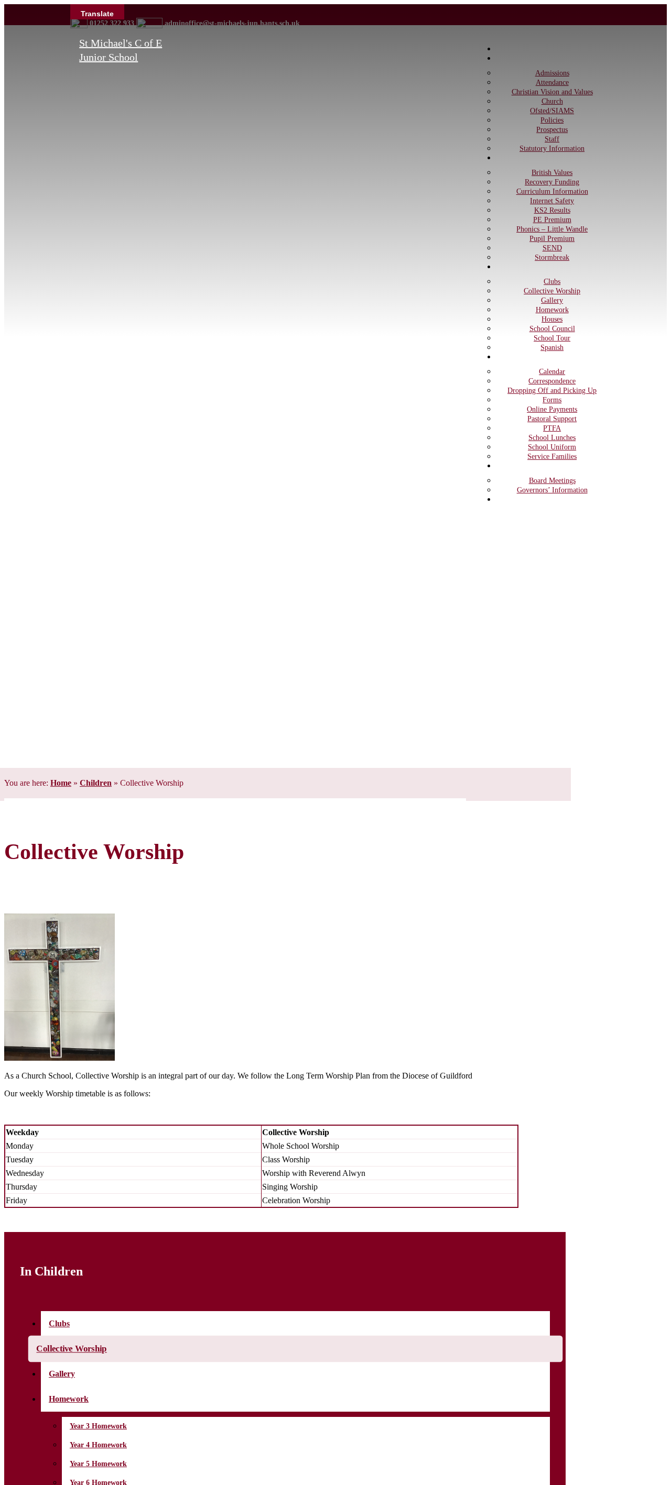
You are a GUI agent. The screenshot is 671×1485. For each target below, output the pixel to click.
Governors (522, 465)
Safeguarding (527, 499)
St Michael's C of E (120, 43)
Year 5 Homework (98, 1464)
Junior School (108, 57)
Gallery (62, 1373)
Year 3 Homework (98, 1426)
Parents (517, 357)
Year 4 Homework (98, 1445)
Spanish (552, 347)
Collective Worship (71, 1349)
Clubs (59, 1323)
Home (60, 782)
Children (96, 782)
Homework (69, 1398)
